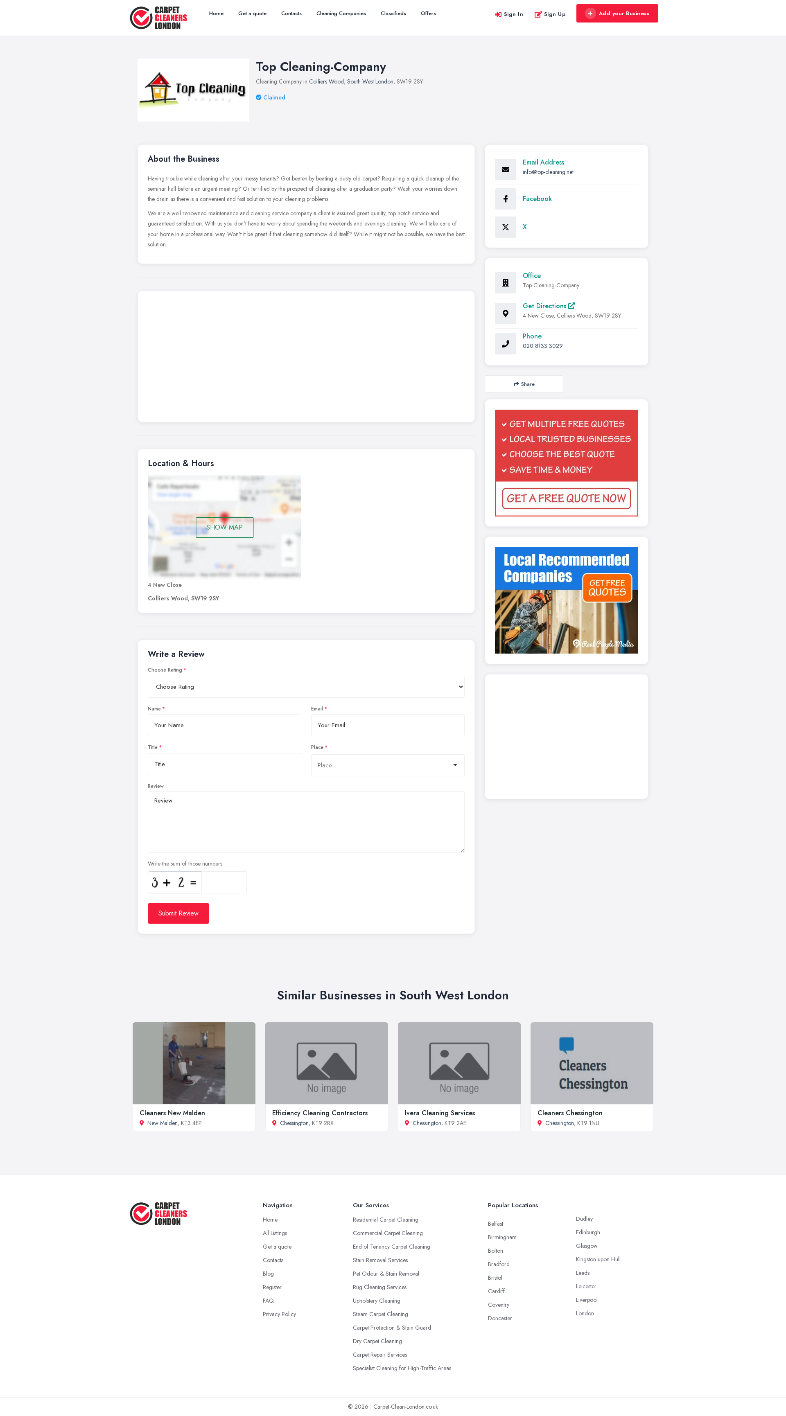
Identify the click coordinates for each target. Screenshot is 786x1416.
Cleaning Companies (341, 13)
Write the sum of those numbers (185, 863)
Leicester (586, 1286)
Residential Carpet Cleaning (385, 1219)
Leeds (583, 1273)
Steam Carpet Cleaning (380, 1314)
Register (272, 1287)
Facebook (537, 198)
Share (528, 384)
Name (154, 709)
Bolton (495, 1251)
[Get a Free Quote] (566, 463)
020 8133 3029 (543, 346)
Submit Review (178, 913)
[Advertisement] (306, 358)
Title (153, 747)
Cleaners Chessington (570, 1113)
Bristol (495, 1278)
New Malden (162, 1123)
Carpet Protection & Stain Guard (392, 1328)
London (585, 1313)
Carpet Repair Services (380, 1355)
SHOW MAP (224, 527)
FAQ (268, 1300)
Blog (268, 1273)
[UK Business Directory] (566, 600)
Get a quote (252, 13)
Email (317, 709)
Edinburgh (588, 1232)
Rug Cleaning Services (380, 1287)
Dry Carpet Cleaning (377, 1341)
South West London (370, 81)
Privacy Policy (279, 1314)
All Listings (275, 1233)
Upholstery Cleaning (376, 1300)
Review (156, 786)
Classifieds (393, 13)
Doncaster (500, 1318)
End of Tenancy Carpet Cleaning (391, 1246)
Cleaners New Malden (172, 1113)
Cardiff (496, 1291)
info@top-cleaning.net (548, 172)
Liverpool (587, 1300)
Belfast (495, 1224)
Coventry (498, 1305)
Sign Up (555, 14)
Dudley (584, 1219)
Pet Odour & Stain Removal (386, 1273)
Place (317, 747)
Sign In (514, 14)
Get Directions (545, 306)
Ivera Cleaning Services (440, 1113)
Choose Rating (165, 670)
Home (216, 13)
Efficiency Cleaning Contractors (320, 1113)
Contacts (291, 13)
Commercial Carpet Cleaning (388, 1233)
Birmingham (502, 1237)
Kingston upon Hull (598, 1259)
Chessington (294, 1123)
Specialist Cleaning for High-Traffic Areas (402, 1368)
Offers (428, 13)
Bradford (499, 1264)
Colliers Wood (326, 81)
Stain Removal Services (380, 1260)
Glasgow (587, 1246)
